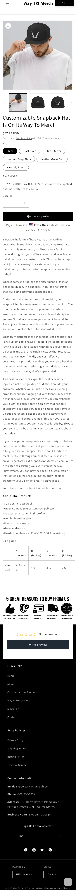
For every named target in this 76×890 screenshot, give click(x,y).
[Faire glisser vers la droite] (72, 103)
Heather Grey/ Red (52, 159)
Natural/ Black (16, 167)
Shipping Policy (16, 748)
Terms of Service (17, 765)
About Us (12, 684)
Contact (12, 717)
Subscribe (13, 709)
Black (10, 151)
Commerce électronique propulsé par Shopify (48, 888)
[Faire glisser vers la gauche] (4, 103)
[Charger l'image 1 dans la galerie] (18, 102)
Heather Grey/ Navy (19, 159)
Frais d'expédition (24, 138)
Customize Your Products (22, 692)
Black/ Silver (53, 151)
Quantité (7, 195)
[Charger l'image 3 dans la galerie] (58, 102)
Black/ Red (29, 151)
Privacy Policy (15, 740)
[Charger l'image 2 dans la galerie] (38, 102)
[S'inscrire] (59, 836)
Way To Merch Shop (18, 700)
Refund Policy (15, 756)
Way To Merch (19, 888)
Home (10, 675)
